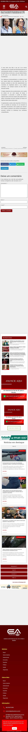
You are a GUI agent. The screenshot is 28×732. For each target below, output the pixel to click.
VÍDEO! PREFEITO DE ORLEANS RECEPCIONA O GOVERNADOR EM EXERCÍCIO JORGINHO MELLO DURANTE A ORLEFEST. (13, 491)
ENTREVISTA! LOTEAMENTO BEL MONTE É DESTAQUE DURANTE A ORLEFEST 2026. (14, 521)
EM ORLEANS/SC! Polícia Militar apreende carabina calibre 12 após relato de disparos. (13, 464)
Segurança (5, 669)
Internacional (6, 657)
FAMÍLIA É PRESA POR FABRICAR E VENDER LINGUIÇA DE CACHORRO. (17, 347)
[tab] (14, 446)
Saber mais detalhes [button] (8, 725)
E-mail (3, 205)
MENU (4, 8)
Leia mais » (5, 471)
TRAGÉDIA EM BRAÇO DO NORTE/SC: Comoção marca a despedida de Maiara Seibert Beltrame (17, 366)
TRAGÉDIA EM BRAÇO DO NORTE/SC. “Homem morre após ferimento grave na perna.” (17, 360)
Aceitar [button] (14, 728)
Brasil (4, 652)
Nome (2, 199)
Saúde (4, 667)
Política (4, 664)
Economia (5, 660)
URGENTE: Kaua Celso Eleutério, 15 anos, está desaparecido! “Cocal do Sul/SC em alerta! (17, 341)
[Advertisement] (14, 51)
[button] (26, 7)
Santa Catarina (6, 655)
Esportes (5, 662)
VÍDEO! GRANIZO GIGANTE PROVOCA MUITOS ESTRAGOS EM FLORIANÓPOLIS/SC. (12, 550)
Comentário (4, 183)
